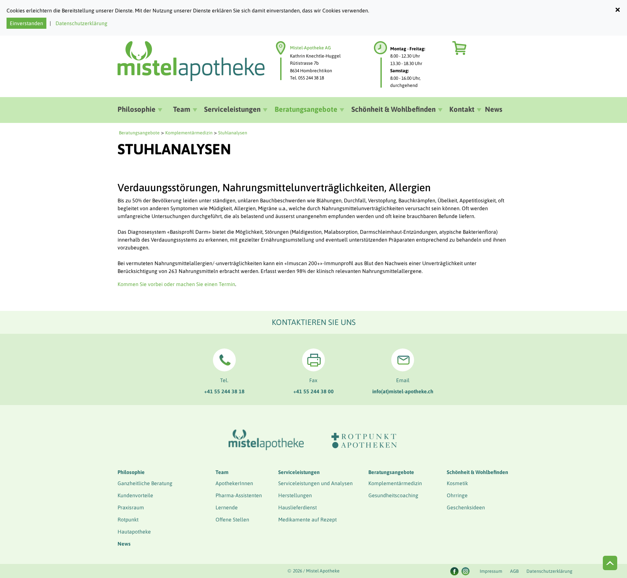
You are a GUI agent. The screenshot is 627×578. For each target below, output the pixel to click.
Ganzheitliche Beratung (145, 483)
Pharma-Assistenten (239, 495)
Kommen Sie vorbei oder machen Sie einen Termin (176, 284)
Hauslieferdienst (297, 507)
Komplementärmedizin (189, 132)
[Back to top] (610, 563)
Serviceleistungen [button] (232, 109)
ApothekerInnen (234, 483)
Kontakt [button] (461, 109)
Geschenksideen (466, 507)
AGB (514, 571)
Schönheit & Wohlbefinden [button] (393, 109)
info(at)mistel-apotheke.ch (402, 391)
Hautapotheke (134, 532)
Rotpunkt (128, 519)
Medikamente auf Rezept (307, 519)
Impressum (491, 571)
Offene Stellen (232, 519)
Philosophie (131, 472)
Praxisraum (131, 507)
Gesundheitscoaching (393, 495)
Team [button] (181, 109)
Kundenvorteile (135, 495)
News (493, 109)
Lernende (227, 507)
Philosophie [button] (136, 109)
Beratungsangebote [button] (306, 109)
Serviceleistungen (299, 472)
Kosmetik (457, 483)
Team (222, 472)
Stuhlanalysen (232, 132)
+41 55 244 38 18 (224, 391)
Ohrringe (457, 495)
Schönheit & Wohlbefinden (477, 472)
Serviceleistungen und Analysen (315, 483)
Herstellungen (295, 495)
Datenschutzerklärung (81, 23)
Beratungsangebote (139, 132)
